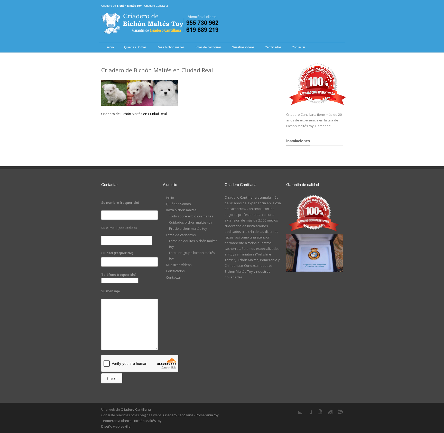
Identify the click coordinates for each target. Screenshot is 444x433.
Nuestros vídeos (243, 47)
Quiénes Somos (135, 47)
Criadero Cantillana (136, 409)
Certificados (273, 47)
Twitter (296, 409)
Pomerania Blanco (117, 420)
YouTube (317, 409)
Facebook (307, 409)
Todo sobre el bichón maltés (191, 216)
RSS (337, 409)
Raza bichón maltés (170, 47)
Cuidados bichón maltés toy (190, 222)
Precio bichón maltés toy (188, 228)
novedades (234, 277)
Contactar (298, 47)
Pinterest (327, 409)
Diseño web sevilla (116, 426)
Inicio (110, 47)
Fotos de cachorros (208, 47)
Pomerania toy (207, 415)
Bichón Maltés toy (148, 420)
